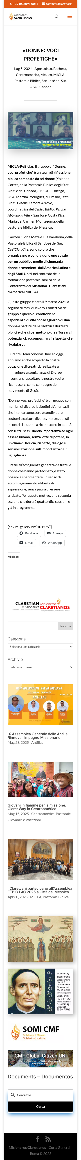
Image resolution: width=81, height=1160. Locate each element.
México (46, 74)
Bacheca (59, 68)
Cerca (40, 1106)
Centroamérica (27, 74)
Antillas (37, 742)
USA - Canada (40, 87)
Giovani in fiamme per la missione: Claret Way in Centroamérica (37, 807)
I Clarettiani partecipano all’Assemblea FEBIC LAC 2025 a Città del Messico (40, 890)
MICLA (59, 74)
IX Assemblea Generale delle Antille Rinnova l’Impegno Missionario (38, 736)
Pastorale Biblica (27, 80)
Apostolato (43, 68)
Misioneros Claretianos (27, 1147)
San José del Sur (54, 80)
